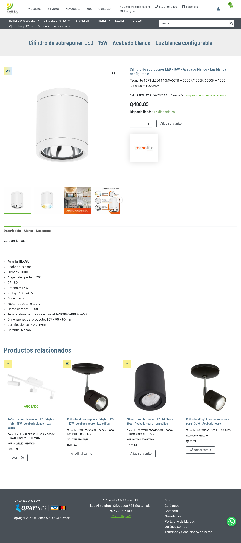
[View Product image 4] (106, 200)
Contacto (171, 511)
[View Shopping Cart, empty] (231, 8)
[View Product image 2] (47, 200)
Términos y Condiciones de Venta (188, 532)
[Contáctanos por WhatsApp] (231, 521)
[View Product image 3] (77, 200)
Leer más (17, 457)
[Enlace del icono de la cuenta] (218, 9)
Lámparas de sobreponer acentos (206, 95)
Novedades (173, 516)
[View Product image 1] (17, 200)
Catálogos (172, 505)
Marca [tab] (28, 231)
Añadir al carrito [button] (81, 453)
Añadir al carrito (171, 123)
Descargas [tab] (43, 231)
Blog (168, 500)
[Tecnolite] (144, 148)
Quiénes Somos (176, 527)
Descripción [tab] (12, 231)
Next (119, 200)
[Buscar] (232, 23)
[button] (37, 20)
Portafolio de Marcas (180, 521)
